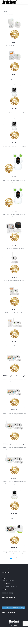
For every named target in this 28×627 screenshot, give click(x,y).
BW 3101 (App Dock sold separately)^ (14, 376)
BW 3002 (14, 342)
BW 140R (14, 109)
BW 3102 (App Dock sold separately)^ (14, 444)
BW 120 (14, 42)
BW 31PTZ (14, 514)
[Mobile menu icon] (24, 2)
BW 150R (14, 177)
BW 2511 (14, 245)
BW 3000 (14, 277)
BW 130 (14, 75)
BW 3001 (14, 309)
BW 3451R (14, 548)
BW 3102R (14, 478)
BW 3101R (14, 410)
